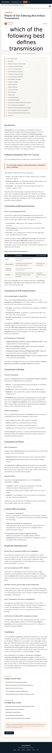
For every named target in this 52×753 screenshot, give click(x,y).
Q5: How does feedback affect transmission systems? (19, 112)
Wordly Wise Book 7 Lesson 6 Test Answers (14, 709)
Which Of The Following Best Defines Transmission (29, 724)
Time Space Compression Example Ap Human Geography (18, 718)
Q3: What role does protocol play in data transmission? (19, 107)
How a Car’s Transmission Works (15, 69)
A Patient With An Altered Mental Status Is (14, 715)
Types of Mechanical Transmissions (15, 71)
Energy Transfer (11, 94)
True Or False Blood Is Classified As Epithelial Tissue (16, 691)
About (19, 749)
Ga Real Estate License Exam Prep (13, 712)
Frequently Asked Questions (14, 100)
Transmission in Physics (13, 89)
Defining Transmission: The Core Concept (16, 63)
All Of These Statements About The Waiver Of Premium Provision (19, 694)
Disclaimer (28, 749)
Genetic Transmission (12, 84)
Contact (23, 749)
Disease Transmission (12, 87)
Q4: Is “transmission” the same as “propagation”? (18, 110)
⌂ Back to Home (9, 732)
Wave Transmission (12, 92)
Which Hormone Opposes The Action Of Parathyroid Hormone (19, 685)
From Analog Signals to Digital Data (15, 76)
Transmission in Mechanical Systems (15, 66)
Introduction (10, 61)
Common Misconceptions (13, 97)
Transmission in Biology (13, 82)
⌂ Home (25, 1)
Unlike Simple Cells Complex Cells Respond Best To (16, 682)
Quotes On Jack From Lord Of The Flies (14, 688)
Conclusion (10, 115)
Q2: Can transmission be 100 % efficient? (16, 105)
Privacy (33, 749)
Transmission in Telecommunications (15, 74)
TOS (37, 749)
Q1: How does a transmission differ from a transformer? (19, 102)
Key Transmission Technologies (14, 79)
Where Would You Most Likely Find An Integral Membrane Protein (19, 706)
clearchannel (5, 2)
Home (15, 749)
